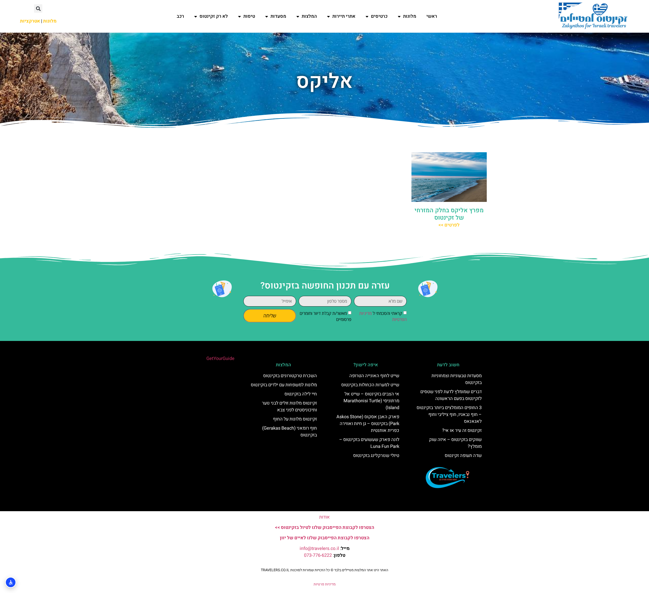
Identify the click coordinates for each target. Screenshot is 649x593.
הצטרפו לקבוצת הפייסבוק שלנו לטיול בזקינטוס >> (324, 527)
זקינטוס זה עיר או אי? (462, 430)
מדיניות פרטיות (325, 584)
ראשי (431, 16)
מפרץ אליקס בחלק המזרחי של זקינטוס (449, 214)
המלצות (309, 16)
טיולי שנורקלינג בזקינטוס (376, 455)
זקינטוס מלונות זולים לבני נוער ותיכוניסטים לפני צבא (289, 406)
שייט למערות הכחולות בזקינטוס (370, 384)
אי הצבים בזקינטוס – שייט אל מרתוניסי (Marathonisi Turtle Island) (371, 401)
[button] (38, 8)
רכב (180, 16)
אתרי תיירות (343, 16)
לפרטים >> (449, 225)
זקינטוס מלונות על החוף (295, 419)
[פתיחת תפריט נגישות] (10, 582)
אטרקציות (30, 21)
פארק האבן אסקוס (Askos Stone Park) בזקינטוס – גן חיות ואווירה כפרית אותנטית (367, 423)
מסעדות (278, 16)
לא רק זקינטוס (214, 16)
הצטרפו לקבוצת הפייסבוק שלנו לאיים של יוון (324, 537)
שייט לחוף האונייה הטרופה (374, 375)
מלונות (409, 16)
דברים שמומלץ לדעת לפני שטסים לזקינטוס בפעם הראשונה (451, 395)
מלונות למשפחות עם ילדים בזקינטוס (284, 384)
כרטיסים (379, 16)
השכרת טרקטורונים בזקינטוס (290, 375)
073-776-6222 (318, 555)
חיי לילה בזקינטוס (300, 394)
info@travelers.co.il (319, 548)
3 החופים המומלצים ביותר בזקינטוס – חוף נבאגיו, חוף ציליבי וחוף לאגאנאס (449, 414)
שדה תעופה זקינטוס (463, 455)
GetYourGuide (220, 358)
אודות (324, 517)
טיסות (249, 16)
